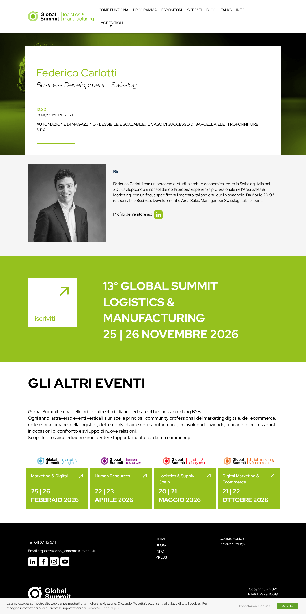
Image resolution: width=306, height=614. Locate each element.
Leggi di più (110, 608)
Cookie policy (232, 539)
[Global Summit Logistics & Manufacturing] (61, 16)
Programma (145, 10)
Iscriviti (194, 10)
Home (161, 539)
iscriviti (45, 318)
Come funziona (113, 10)
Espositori (171, 10)
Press (161, 557)
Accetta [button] (287, 606)
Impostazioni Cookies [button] (254, 606)
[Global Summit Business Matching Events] (49, 593)
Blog (211, 10)
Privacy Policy (232, 544)
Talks (226, 10)
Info (240, 10)
